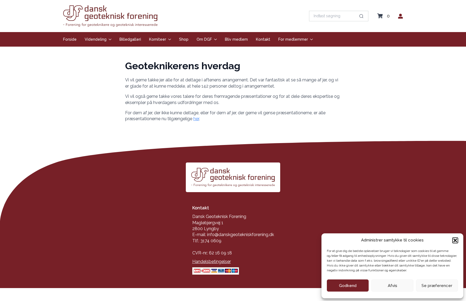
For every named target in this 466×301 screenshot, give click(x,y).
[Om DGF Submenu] (214, 39)
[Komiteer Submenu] (168, 39)
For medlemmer (293, 39)
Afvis (392, 285)
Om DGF (204, 39)
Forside (70, 39)
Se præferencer (437, 285)
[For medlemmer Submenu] (310, 39)
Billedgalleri (130, 39)
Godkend (348, 285)
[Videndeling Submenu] (109, 39)
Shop (184, 39)
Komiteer (157, 39)
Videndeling (96, 39)
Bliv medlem (236, 39)
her (196, 118)
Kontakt (263, 39)
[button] (455, 240)
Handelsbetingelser (211, 261)
